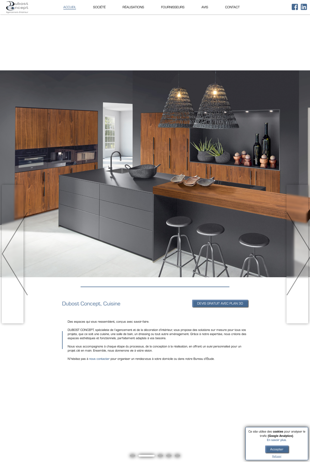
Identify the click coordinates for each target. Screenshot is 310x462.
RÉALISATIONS (133, 7)
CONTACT (232, 7)
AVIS (204, 7)
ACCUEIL (69, 7)
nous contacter (99, 359)
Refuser (276, 456)
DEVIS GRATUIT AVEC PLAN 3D (220, 303)
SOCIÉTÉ (99, 7)
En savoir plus (276, 440)
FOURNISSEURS (172, 7)
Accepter (276, 449)
